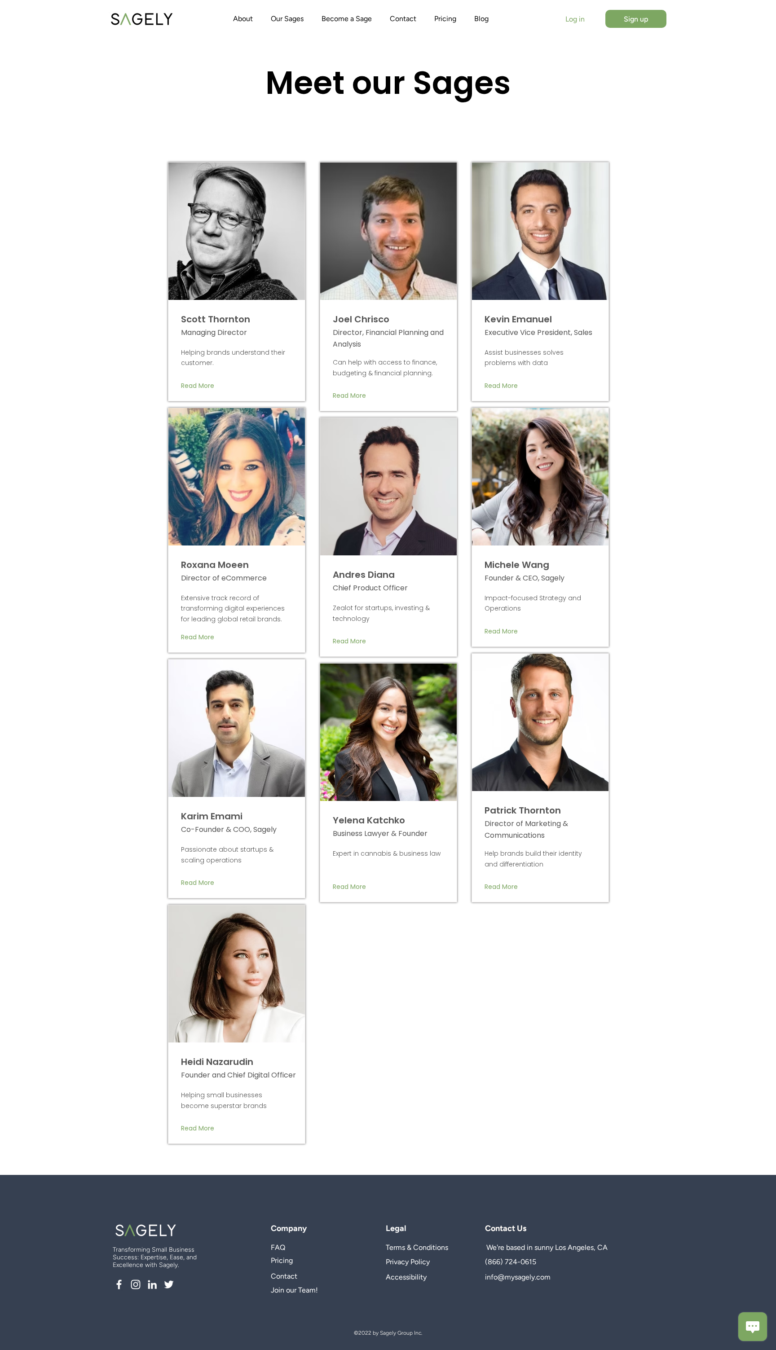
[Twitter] (169, 1284)
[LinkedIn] (152, 1284)
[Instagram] (135, 1284)
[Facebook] (119, 1284)
